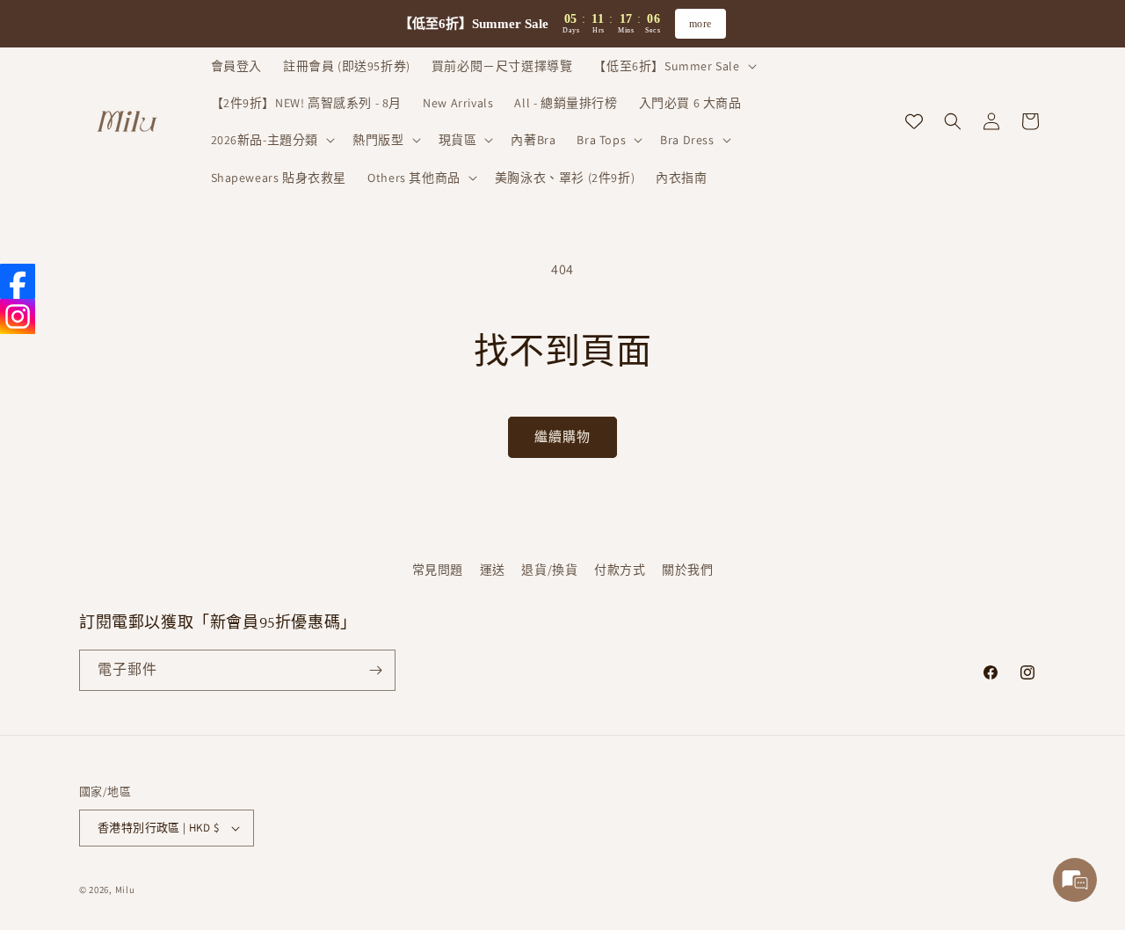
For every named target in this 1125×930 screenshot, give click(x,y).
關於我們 (687, 570)
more (700, 24)
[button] (673, 65)
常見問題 (437, 570)
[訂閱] (375, 670)
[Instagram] (17, 316)
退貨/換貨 (549, 570)
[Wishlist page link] (914, 121)
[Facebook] (17, 281)
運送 (492, 570)
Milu (125, 889)
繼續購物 (562, 436)
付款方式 (619, 570)
